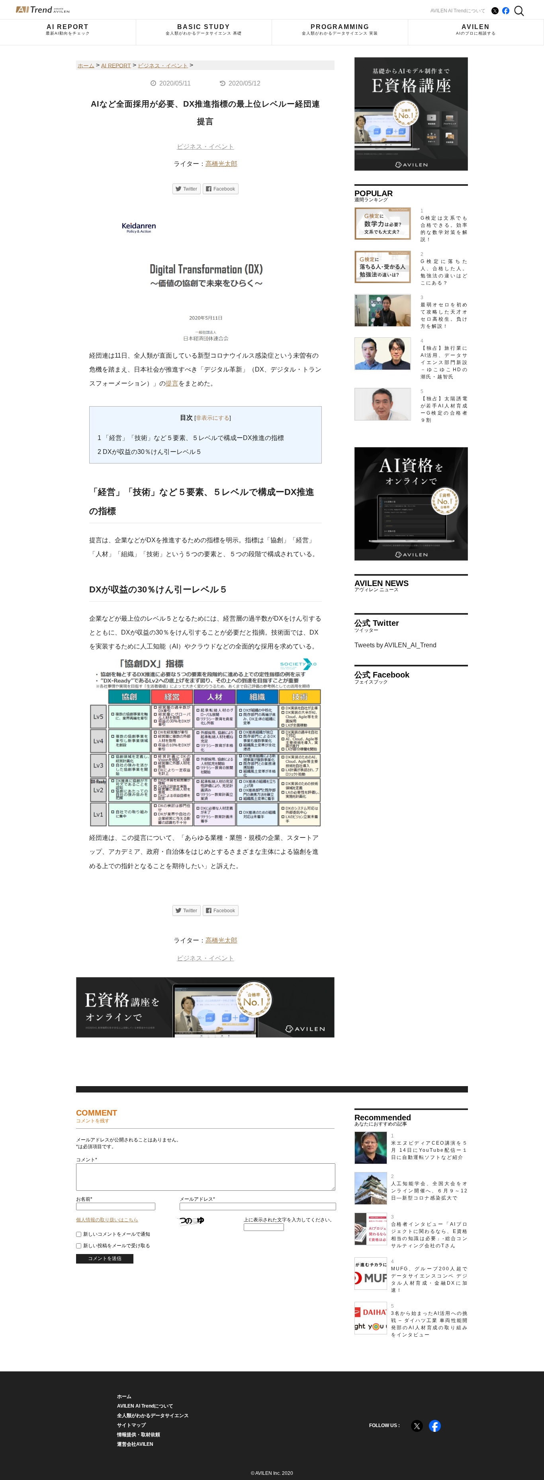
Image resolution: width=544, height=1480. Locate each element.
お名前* (84, 1199)
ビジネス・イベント (205, 146)
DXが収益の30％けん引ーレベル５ (150, 451)
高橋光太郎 (221, 163)
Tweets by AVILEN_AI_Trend (395, 645)
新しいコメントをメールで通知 (116, 1234)
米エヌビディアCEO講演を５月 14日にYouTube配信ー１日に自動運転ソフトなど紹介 (429, 1150)
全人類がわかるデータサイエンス (153, 1415)
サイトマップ (131, 1425)
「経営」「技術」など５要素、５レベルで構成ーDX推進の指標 (191, 437)
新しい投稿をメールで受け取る (116, 1245)
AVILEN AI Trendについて (458, 11)
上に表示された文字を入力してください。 (289, 1220)
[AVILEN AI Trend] (42, 9)
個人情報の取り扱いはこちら (107, 1220)
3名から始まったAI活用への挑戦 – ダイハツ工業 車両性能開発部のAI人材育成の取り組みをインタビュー (429, 1324)
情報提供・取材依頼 (138, 1434)
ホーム (124, 1396)
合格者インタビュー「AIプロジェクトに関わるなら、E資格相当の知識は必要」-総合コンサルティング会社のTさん (429, 1234)
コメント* (86, 1160)
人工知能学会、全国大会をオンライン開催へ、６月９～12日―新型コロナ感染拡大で (429, 1191)
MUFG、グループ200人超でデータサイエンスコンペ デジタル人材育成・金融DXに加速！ (429, 1279)
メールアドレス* (197, 1199)
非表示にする (212, 418)
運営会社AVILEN (135, 1444)
